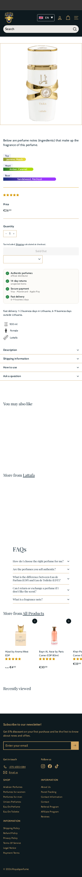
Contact (45, 801)
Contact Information (51, 796)
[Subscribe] (75, 746)
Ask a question (12, 376)
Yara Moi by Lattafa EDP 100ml (18, 443)
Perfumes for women (14, 791)
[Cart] (68, 17)
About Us (46, 787)
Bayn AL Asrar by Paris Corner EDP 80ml (51, 653)
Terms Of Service (12, 843)
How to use (10, 367)
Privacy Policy (10, 838)
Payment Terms (11, 852)
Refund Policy (10, 833)
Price (6, 204)
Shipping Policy (11, 828)
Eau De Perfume (11, 806)
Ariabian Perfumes (13, 787)
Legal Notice (9, 847)
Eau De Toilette (11, 811)
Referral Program (50, 806)
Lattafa (29, 475)
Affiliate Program (50, 811)
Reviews (45, 816)
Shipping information (16, 358)
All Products (33, 613)
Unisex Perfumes (12, 801)
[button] (11, 194)
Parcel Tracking (48, 791)
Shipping (20, 244)
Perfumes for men (12, 796)
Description (10, 350)
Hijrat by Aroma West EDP (16, 653)
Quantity (8, 226)
